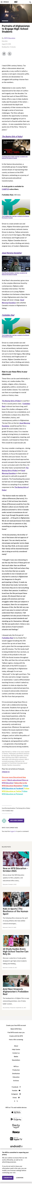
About (16, 1046)
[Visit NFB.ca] (19, 2)
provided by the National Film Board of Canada (15, 157)
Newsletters (16, 1060)
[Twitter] (9, 54)
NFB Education (9, 38)
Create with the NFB (16, 1036)
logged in (13, 831)
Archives (16, 1080)
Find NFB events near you (16, 1032)
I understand (7, 1178)
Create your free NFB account (16, 1025)
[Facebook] (4, 54)
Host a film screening (16, 1039)
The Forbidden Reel (7, 811)
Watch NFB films (16, 1029)
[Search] (30, 2)
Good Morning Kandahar (8, 808)
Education (5, 41)
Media (16, 1056)
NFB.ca (16, 1066)
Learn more (19, 1178)
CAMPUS (5, 189)
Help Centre (16, 1049)
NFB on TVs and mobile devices (16, 1107)
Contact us (16, 1053)
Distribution (16, 1073)
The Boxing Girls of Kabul (23, 808)
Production (16, 1070)
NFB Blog (6, 2)
